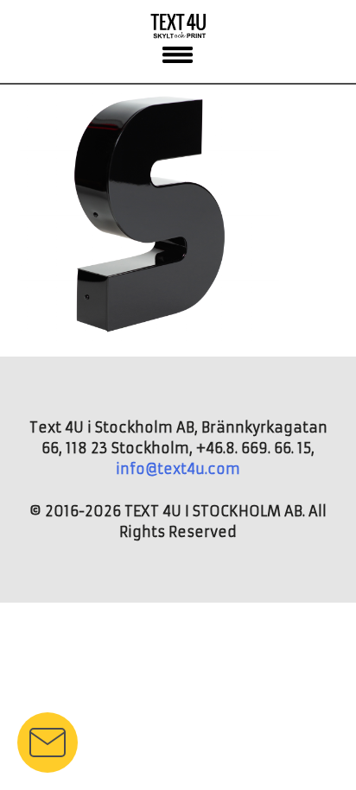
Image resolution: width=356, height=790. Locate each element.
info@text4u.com (178, 468)
